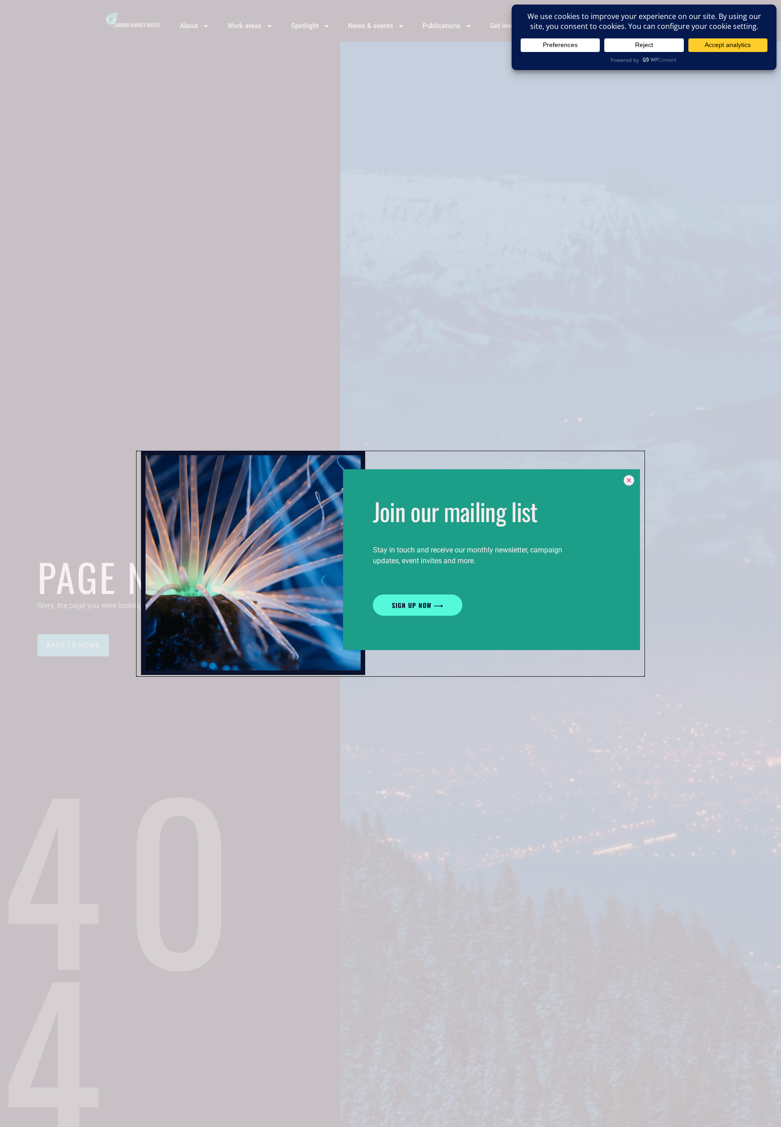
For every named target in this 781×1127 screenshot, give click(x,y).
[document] (390, 563)
